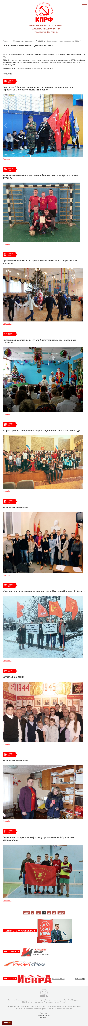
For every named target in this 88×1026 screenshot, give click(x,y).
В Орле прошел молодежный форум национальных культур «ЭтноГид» (41, 430)
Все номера (80, 979)
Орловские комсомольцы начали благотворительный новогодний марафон (39, 341)
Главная (6, 41)
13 (44, 913)
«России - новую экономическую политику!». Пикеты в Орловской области (44, 591)
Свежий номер (58, 979)
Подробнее (7, 159)
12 (38, 913)
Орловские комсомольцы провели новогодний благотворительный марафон (40, 261)
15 (54, 913)
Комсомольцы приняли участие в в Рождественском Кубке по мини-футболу (40, 176)
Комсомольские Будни (15, 760)
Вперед (61, 913)
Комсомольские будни (15, 507)
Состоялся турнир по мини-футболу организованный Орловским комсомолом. (38, 838)
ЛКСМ (40, 41)
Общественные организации (23, 41)
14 (49, 913)
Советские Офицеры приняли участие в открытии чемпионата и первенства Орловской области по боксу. (38, 88)
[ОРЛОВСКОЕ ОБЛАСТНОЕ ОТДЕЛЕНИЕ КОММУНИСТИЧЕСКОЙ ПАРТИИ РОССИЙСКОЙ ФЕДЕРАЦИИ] (44, 11)
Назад (26, 913)
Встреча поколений (13, 677)
